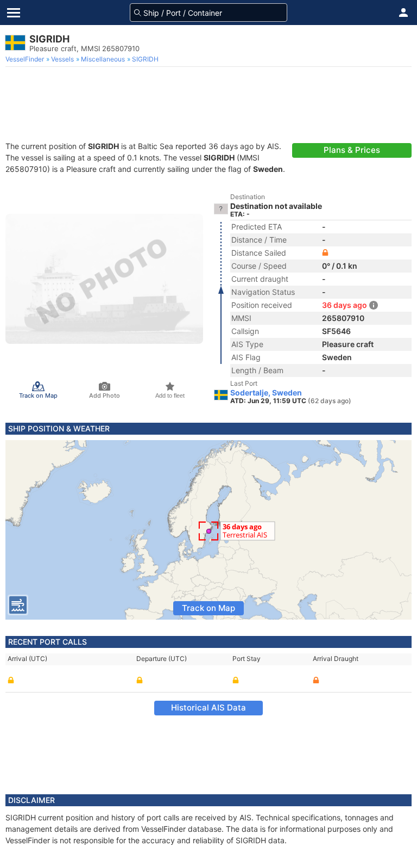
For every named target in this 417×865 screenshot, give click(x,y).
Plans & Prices (352, 150)
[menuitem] (25, 59)
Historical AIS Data (208, 707)
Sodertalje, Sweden (266, 392)
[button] (403, 12)
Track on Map (208, 608)
